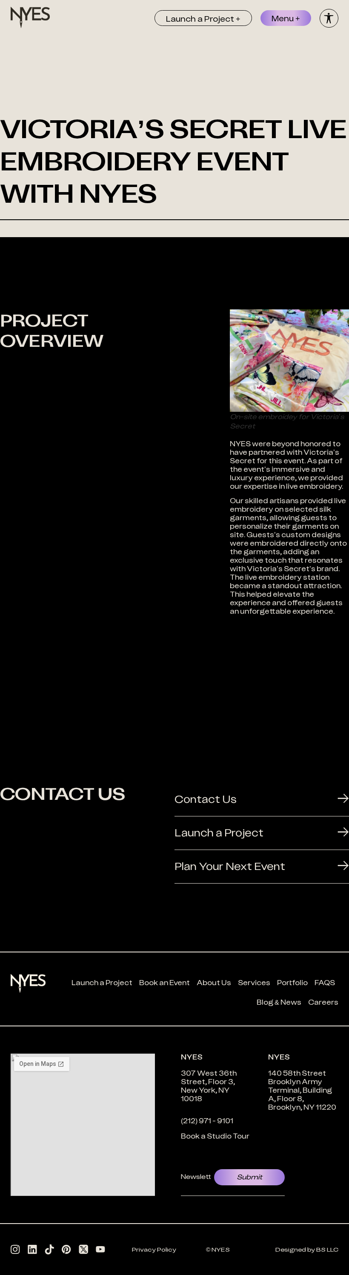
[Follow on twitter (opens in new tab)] (83, 1249)
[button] (203, 18)
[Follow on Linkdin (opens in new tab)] (32, 1249)
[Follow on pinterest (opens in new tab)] (66, 1249)
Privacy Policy (154, 1249)
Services (254, 982)
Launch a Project (102, 982)
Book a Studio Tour (215, 1136)
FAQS (325, 982)
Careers (323, 1002)
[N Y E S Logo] (30, 17)
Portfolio (292, 982)
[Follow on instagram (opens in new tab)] (15, 1249)
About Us (214, 982)
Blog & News (279, 1002)
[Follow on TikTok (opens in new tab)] (49, 1249)
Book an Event (164, 982)
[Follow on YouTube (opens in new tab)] (100, 1249)
